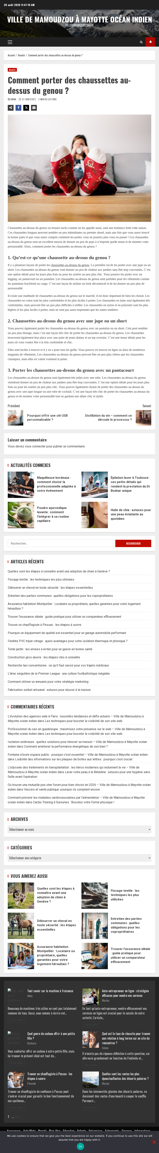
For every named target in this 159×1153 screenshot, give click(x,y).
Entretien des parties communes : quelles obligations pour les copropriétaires (60, 596)
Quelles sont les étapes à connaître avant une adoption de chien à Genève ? (59, 571)
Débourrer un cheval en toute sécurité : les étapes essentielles (50, 587)
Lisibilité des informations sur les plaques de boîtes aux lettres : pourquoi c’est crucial (73, 759)
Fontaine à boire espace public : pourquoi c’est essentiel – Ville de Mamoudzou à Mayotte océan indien (78, 754)
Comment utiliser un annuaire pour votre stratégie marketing (48, 682)
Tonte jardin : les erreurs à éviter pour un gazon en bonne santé (50, 649)
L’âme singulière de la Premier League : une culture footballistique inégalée (59, 673)
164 (17, 1116)
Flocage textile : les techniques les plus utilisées (41, 579)
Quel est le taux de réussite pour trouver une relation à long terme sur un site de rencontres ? (126, 1038)
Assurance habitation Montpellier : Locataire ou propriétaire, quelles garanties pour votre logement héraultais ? (21, 956)
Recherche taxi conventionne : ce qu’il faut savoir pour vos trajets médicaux (58, 665)
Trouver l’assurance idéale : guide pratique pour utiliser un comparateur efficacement (64, 616)
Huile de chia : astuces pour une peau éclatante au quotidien (94, 515)
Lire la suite (16, 1020)
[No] (154, 1142)
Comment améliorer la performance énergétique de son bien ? (66, 746)
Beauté (12, 69)
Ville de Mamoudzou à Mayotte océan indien (79, 19)
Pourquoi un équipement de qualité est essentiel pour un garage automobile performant (67, 633)
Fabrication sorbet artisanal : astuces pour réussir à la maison (49, 690)
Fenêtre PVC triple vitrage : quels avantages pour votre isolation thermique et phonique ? (68, 641)
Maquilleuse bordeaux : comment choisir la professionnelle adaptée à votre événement (21, 485)
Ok (80, 1146)
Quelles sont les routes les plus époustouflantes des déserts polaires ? (125, 1076)
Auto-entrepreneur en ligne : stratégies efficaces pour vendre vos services (125, 993)
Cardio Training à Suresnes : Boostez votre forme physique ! (73, 802)
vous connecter (35, 446)
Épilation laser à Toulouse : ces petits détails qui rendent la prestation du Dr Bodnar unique (94, 485)
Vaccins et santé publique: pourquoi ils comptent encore (62, 789)
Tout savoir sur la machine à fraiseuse (50, 991)
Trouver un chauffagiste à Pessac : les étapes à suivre (44, 625)
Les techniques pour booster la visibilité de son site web (83, 721)
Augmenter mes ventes (150, 42)
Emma (14, 99)
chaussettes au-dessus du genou (70, 265)
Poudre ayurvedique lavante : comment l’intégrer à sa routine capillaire (21, 515)
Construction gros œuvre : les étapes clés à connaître (44, 657)
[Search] (141, 42)
